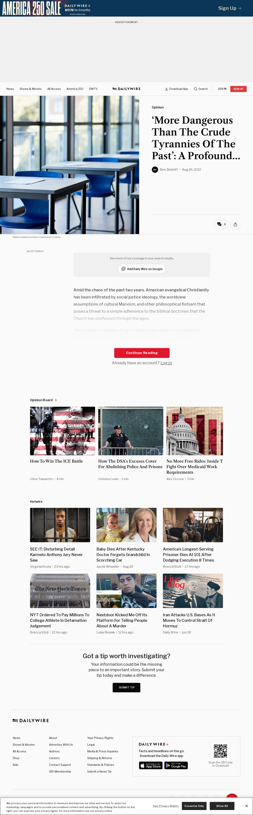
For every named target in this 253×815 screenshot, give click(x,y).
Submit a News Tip (99, 771)
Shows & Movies (31, 88)
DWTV (93, 88)
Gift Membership (60, 771)
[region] (126, 806)
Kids (15, 764)
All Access (54, 88)
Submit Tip (127, 687)
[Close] (246, 806)
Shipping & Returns (99, 758)
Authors (54, 751)
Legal (91, 744)
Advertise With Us (61, 744)
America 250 (74, 88)
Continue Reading (142, 353)
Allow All (222, 805)
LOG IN (222, 88)
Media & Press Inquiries (102, 751)
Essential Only (194, 805)
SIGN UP (238, 89)
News (10, 88)
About (53, 738)
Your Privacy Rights (100, 738)
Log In (166, 362)
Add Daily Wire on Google (145, 269)
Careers (54, 758)
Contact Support (60, 764)
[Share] (235, 224)
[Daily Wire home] (126, 89)
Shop (16, 758)
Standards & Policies (100, 764)
